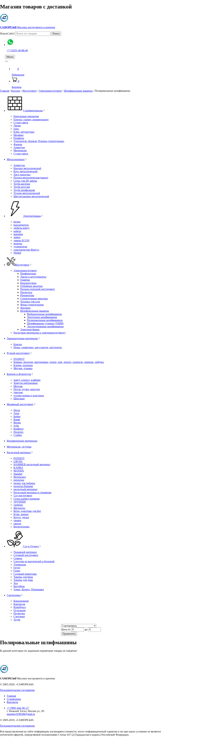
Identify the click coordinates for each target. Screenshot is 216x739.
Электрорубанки (29, 329)
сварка (17, 520)
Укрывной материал (25, 552)
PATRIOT (19, 359)
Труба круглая (22, 186)
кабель (17, 231)
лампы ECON (21, 240)
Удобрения (20, 564)
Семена (18, 558)
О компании (14, 699)
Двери (17, 125)
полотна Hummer (23, 486)
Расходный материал (19, 452)
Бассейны (19, 586)
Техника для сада (30, 301)
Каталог (15, 90)
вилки (17, 221)
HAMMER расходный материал (32, 464)
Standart (18, 473)
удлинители (20, 246)
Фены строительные (32, 304)
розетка (18, 243)
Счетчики (19, 616)
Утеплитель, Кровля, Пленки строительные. (39, 141)
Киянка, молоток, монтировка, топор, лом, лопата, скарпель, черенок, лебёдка (59, 362)
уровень (18, 504)
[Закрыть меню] (6, 61)
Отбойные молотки (31, 286)
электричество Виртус (26, 249)
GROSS (18, 461)
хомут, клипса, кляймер (27, 380)
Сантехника (14, 595)
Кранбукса (20, 607)
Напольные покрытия (26, 116)
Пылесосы (26, 292)
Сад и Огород (31, 546)
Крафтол (18, 428)
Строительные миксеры (34, 298)
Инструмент (29, 90)
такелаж (18, 392)
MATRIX (19, 470)
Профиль (19, 138)
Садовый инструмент (26, 555)
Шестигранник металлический (31, 196)
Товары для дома (23, 580)
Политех (18, 432)
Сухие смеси (21, 122)
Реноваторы (27, 295)
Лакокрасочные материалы (22, 338)
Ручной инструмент (18, 353)
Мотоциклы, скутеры (19, 446)
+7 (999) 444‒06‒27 (18, 708)
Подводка (19, 613)
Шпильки (19, 398)
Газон (17, 570)
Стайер (18, 435)
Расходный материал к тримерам (32, 492)
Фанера (18, 144)
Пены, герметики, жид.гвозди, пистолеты (38, 347)
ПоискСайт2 (7, 33)
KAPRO (18, 467)
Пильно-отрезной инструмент (37, 289)
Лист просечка (22, 174)
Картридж (19, 604)
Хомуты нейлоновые (26, 383)
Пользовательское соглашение (17, 690)
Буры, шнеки (21, 514)
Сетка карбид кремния (26, 498)
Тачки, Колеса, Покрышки (29, 589)
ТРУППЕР (20, 501)
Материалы (20, 150)
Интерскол (20, 476)
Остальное (20, 610)
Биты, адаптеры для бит (27, 511)
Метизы (18, 386)
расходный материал (25, 489)
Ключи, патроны (23, 365)
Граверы (25, 279)
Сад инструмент (23, 495)
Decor (17, 410)
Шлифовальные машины (78, 90)
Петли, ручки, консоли (27, 389)
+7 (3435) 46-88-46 (17, 50)
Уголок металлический (27, 193)
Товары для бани (23, 576)
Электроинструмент (50, 90)
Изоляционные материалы (22, 440)
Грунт (17, 567)
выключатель (21, 224)
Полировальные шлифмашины (45, 320)
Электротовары (32, 216)
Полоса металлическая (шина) (31, 177)
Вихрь (17, 422)
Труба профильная (24, 190)
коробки (18, 234)
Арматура (19, 147)
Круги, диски (21, 517)
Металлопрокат (16, 159)
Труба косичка (22, 183)
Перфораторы (28, 273)
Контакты (12, 702)
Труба (17, 619)
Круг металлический (25, 171)
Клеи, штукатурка (24, 131)
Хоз (16, 583)
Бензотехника (21, 526)
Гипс (16, 128)
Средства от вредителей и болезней (34, 561)
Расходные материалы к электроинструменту (40, 332)
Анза (16, 413)
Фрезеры (25, 307)
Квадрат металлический (27, 168)
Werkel (17, 252)
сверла (17, 523)
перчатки (19, 480)
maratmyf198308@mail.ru (21, 714)
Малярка (18, 135)
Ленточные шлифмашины (42, 317)
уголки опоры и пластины (29, 395)
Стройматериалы (33, 110)
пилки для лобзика (24, 483)
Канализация (21, 600)
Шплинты (19, 508)
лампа (17, 237)
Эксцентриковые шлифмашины (45, 326)
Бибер (17, 416)
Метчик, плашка (23, 368)
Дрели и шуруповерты (33, 276)
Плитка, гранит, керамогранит (31, 119)
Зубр (16, 425)
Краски (18, 344)
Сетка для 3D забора (25, 180)
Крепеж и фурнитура (19, 374)
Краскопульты (28, 283)
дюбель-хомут (22, 228)
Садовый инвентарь (25, 573)
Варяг (17, 419)
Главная (4, 90)
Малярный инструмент (20, 404)
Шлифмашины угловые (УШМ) (45, 323)
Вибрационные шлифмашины (44, 314)
